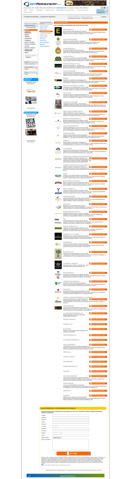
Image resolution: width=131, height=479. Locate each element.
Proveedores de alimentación (31, 16)
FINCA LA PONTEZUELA (69, 344)
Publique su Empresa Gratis (66, 10)
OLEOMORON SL (67, 242)
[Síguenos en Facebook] (105, 8)
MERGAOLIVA (66, 204)
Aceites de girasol (44, 25)
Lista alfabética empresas (74, 18)
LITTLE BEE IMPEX (68, 361)
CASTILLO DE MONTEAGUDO (70, 126)
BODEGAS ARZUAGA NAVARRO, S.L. (72, 118)
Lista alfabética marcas (87, 18)
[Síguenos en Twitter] (107, 8)
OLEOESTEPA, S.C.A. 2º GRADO (71, 234)
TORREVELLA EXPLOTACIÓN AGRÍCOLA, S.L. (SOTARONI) (78, 297)
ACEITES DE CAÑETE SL (69, 319)
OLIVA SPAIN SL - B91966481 (70, 263)
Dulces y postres (29, 42)
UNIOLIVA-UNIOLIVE (68, 383)
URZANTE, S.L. (67, 390)
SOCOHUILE (66, 371)
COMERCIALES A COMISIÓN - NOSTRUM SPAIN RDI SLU (77, 156)
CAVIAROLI (66, 140)
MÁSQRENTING (31, 108)
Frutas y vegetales (30, 44)
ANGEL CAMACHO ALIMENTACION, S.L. (73, 111)
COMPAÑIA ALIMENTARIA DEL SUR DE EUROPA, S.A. (76, 165)
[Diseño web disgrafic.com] (29, 476)
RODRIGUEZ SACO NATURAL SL (71, 281)
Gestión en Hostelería (72, 470)
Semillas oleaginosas (45, 46)
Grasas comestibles (44, 42)
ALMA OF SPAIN (67, 93)
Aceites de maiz (43, 27)
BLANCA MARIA (67, 328)
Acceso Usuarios (83, 10)
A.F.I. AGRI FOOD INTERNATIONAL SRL (73, 313)
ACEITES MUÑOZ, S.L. (68, 56)
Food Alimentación (61, 470)
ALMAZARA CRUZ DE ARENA (70, 102)
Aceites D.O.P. (43, 40)
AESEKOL (65, 78)
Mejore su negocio (96, 470)
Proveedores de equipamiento (48, 16)
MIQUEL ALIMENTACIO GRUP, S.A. (71, 211)
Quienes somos (49, 10)
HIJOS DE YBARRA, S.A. (69, 188)
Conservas (28, 40)
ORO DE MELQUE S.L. (68, 272)
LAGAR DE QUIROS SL (69, 356)
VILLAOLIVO (66, 395)
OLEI (64, 219)
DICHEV (65, 173)
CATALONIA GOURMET (69, 133)
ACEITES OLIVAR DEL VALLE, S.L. (71, 63)
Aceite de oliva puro (45, 31)
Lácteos (27, 46)
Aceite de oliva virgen (46, 33)
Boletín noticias (28, 12)
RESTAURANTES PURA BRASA (31, 141)
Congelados (28, 38)
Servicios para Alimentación (29, 50)
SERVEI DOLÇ (66, 289)
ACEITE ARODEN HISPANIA (70, 39)
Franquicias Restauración (85, 470)
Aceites (27, 29)
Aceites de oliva (43, 29)
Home (25, 10)
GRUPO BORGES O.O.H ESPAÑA (71, 181)
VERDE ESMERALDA (68, 305)
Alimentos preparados (28, 32)
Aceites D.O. (43, 38)
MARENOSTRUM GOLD (69, 196)
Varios (26, 52)
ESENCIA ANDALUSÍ (68, 29)
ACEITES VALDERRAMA (69, 71)
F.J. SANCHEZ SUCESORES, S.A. (71, 339)
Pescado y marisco (30, 47)
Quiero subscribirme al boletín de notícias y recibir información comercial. (56, 465)
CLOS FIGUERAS (67, 148)
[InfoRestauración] (43, 6)
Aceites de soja (43, 36)
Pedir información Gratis (98, 30)
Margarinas (42, 44)
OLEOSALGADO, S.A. (68, 251)
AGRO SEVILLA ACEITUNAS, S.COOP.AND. (73, 85)
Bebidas (27, 34)
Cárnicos (27, 36)
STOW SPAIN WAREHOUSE (70, 376)
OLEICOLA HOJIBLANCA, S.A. (70, 226)
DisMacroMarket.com (51, 470)
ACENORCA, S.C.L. (68, 324)
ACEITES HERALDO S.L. (69, 48)
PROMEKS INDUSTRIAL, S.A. (70, 366)
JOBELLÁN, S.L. (67, 351)
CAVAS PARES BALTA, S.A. (69, 335)
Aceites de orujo (43, 34)
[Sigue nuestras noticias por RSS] (102, 8)
